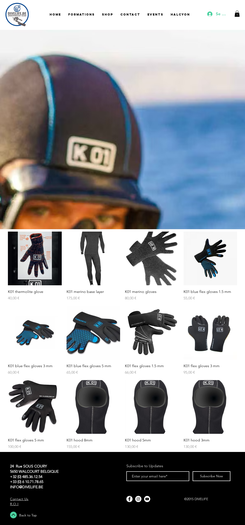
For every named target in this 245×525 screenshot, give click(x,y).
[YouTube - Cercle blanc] (147, 499)
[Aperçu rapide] (35, 258)
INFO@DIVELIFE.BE (26, 487)
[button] (237, 14)
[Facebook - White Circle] (129, 499)
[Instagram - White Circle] (138, 499)
